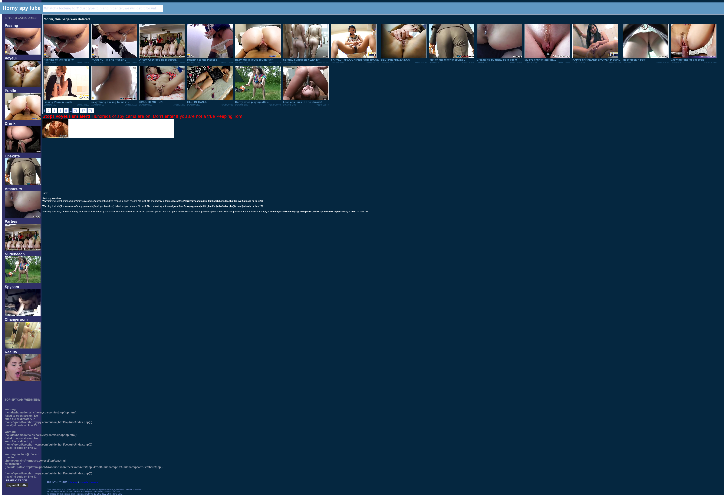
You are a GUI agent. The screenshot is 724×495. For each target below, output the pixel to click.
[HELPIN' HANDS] (210, 99)
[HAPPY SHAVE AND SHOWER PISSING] (595, 57)
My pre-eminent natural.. (540, 59)
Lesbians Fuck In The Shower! (302, 101)
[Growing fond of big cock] (693, 57)
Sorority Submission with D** (301, 59)
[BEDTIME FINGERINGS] (403, 57)
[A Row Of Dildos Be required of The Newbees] (162, 57)
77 (83, 110)
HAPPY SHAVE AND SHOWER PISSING (596, 59)
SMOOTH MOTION (151, 101)
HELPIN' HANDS (197, 101)
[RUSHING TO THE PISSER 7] (114, 57)
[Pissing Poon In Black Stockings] (66, 99)
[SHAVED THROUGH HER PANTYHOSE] (354, 57)
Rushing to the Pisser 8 (202, 59)
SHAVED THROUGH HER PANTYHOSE (355, 59)
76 (75, 110)
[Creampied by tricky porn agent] (499, 57)
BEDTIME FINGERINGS (395, 59)
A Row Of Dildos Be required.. (158, 59)
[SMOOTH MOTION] (162, 99)
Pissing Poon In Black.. (58, 101)
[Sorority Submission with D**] (306, 57)
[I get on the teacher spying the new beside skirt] (451, 57)
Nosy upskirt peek (634, 59)
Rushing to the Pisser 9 (59, 59)
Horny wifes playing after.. (252, 101)
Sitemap (72, 482)
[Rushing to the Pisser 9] (66, 57)
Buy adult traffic (17, 485)
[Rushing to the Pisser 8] (210, 57)
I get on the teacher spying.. (447, 59)
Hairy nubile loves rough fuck (254, 59)
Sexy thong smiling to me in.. (110, 101)
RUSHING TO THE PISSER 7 (109, 59)
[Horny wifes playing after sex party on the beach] (258, 99)
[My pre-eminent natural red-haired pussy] (547, 57)
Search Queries (89, 482)
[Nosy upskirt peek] (646, 57)
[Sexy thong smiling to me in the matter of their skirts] (114, 99)
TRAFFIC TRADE (16, 480)
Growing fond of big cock (687, 59)
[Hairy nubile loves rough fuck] (258, 57)
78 (91, 110)
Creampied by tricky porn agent (497, 59)
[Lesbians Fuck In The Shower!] (306, 99)
